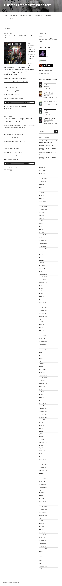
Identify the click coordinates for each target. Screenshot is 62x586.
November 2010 (43, 467)
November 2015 (43, 411)
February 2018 (42, 335)
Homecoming (22, 71)
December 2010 (43, 464)
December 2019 (43, 274)
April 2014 (41, 434)
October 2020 (42, 246)
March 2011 (41, 456)
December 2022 (43, 176)
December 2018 (43, 307)
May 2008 (41, 526)
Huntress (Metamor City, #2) (50, 101)
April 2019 (41, 296)
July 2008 (41, 520)
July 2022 (41, 190)
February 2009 (42, 501)
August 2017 (42, 352)
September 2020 (43, 249)
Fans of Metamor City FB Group (13, 91)
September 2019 (43, 282)
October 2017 (42, 347)
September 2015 (43, 417)
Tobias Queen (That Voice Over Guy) (48, 140)
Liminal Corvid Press (44, 73)
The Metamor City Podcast (27, 5)
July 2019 (41, 288)
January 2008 (42, 537)
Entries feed (42, 563)
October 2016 (42, 380)
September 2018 (43, 316)
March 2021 (41, 232)
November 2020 (43, 243)
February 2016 (42, 403)
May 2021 (41, 226)
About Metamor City (25, 15)
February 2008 (42, 534)
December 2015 (43, 408)
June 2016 (41, 391)
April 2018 (41, 330)
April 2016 (41, 397)
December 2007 (43, 540)
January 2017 (42, 372)
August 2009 (42, 490)
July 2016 (41, 389)
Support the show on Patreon (12, 156)
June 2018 (41, 324)
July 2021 (41, 220)
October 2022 (42, 181)
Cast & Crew (38, 15)
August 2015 (42, 420)
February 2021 (42, 234)
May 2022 (41, 195)
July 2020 (41, 254)
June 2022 (41, 192)
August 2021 (42, 218)
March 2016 (42, 400)
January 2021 (42, 237)
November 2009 (43, 487)
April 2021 (41, 229)
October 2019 (42, 279)
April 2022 (41, 198)
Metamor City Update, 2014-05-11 (47, 142)
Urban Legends (11, 67)
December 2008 (43, 506)
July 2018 (41, 321)
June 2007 (41, 551)
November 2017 (43, 344)
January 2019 (42, 305)
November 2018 (43, 310)
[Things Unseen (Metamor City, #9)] (41, 111)
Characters (48, 15)
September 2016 (43, 383)
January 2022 (42, 204)
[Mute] (29, 102)
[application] (19, 102)
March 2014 (42, 436)
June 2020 (41, 257)
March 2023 (42, 167)
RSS (11, 108)
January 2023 (42, 173)
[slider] (32, 102)
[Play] (5, 102)
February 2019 (42, 302)
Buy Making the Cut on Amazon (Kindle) (15, 78)
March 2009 (42, 498)
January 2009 (42, 504)
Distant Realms (29, 69)
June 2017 (41, 358)
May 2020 (41, 260)
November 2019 (43, 277)
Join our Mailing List (9, 18)
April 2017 (41, 363)
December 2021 (43, 206)
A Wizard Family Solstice (11, 71)
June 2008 (41, 523)
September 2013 (43, 442)
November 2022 (43, 178)
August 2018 (42, 319)
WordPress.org (42, 569)
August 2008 (42, 518)
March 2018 (42, 333)
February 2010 (42, 478)
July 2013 (41, 445)
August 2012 (42, 450)
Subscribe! (48, 56)
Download (23, 106)
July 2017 (41, 355)
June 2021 (41, 223)
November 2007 (43, 543)
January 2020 (42, 271)
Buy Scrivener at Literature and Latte (14, 141)
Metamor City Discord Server (12, 94)
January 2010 (42, 481)
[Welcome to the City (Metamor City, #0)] (41, 94)
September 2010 (43, 470)
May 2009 (41, 492)
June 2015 (41, 425)
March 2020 (42, 265)
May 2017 (41, 361)
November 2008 (43, 509)
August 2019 (42, 285)
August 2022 (42, 187)
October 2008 (42, 512)
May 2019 (41, 293)
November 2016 (43, 377)
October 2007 (42, 546)
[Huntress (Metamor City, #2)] (41, 104)
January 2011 (42, 462)
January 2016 (42, 406)
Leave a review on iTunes (11, 159)
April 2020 (41, 263)
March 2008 (42, 532)
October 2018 (42, 313)
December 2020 (43, 240)
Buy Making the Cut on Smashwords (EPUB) (16, 82)
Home (5, 15)
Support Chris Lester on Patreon (13, 98)
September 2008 (43, 515)
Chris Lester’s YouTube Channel (13, 138)
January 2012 (42, 453)
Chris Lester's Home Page (45, 70)
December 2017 (43, 341)
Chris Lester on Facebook (11, 87)
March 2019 (42, 299)
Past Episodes (13, 15)
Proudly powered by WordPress (11, 582)
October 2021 (42, 212)
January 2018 (42, 338)
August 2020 (42, 251)
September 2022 (43, 184)
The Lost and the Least (18, 69)
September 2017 (43, 349)
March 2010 (42, 476)
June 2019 (41, 291)
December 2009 (43, 484)
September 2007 (43, 548)
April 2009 (41, 495)
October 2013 (42, 439)
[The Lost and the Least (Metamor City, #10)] (41, 120)
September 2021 (43, 215)
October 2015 (42, 414)
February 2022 (42, 201)
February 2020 (42, 268)
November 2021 (43, 209)
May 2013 (41, 448)
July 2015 (41, 422)
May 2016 (41, 394)
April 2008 (41, 529)
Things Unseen (20, 67)
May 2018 (41, 327)
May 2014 (41, 431)
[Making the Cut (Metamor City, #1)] (41, 85)
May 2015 (41, 428)
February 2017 (42, 369)
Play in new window (14, 106)
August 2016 (42, 386)
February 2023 (42, 170)
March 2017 (41, 366)
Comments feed (43, 566)
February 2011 (42, 459)
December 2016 (43, 375)
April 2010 (41, 473)
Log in (40, 560)
